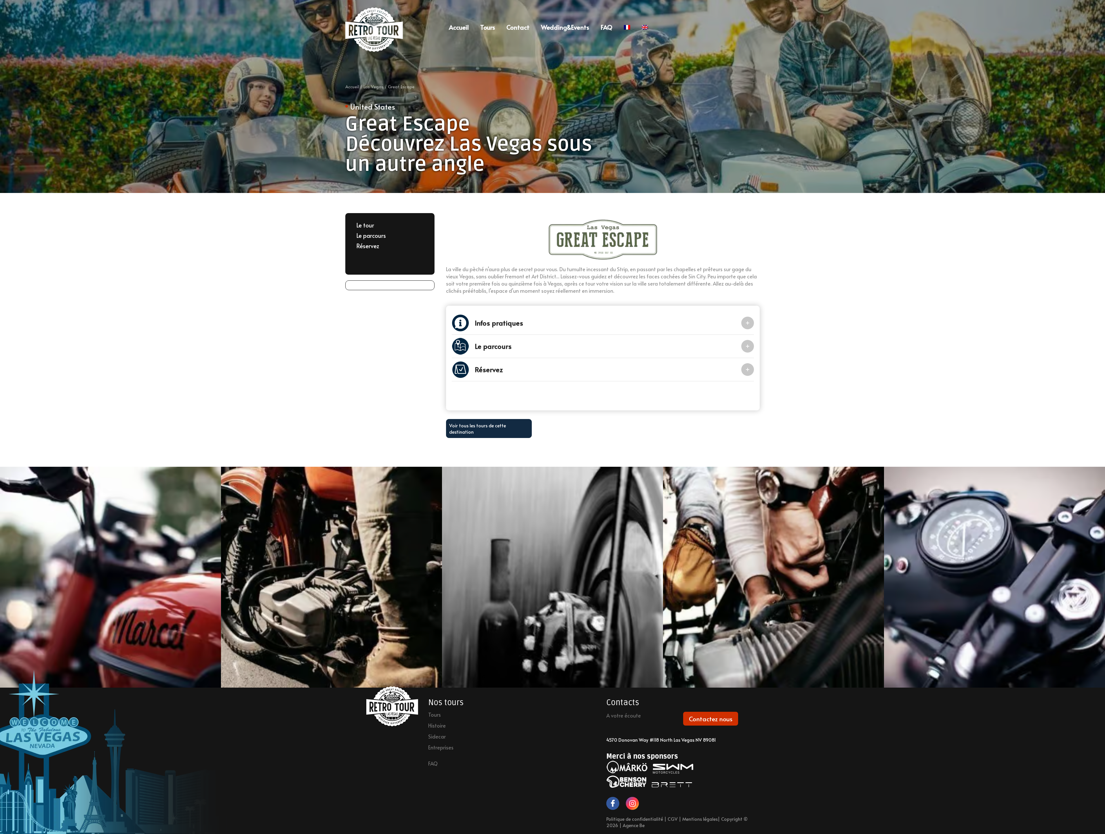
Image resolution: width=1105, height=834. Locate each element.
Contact (517, 27)
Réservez (367, 246)
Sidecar (437, 736)
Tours (487, 27)
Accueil (352, 86)
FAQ (606, 27)
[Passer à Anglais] (645, 27)
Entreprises (441, 747)
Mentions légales (700, 819)
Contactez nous (710, 718)
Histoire (437, 725)
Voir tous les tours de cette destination (477, 428)
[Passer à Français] (627, 27)
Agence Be (634, 825)
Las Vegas (373, 86)
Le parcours (371, 236)
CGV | (675, 819)
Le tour (365, 225)
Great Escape (401, 86)
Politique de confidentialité (634, 819)
